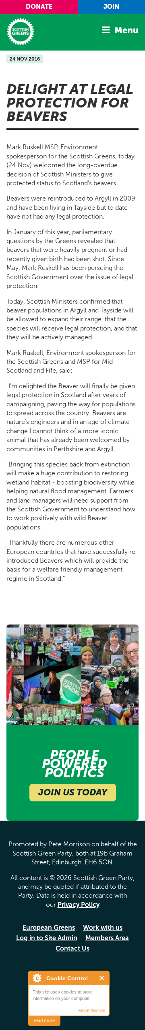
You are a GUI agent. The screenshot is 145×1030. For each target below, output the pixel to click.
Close (102, 978)
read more (44, 1020)
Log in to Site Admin (46, 938)
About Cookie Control (37, 978)
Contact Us (72, 948)
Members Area (107, 938)
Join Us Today (72, 792)
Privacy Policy (78, 904)
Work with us (102, 927)
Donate (39, 6)
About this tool (91, 1010)
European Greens (49, 927)
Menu (126, 30)
